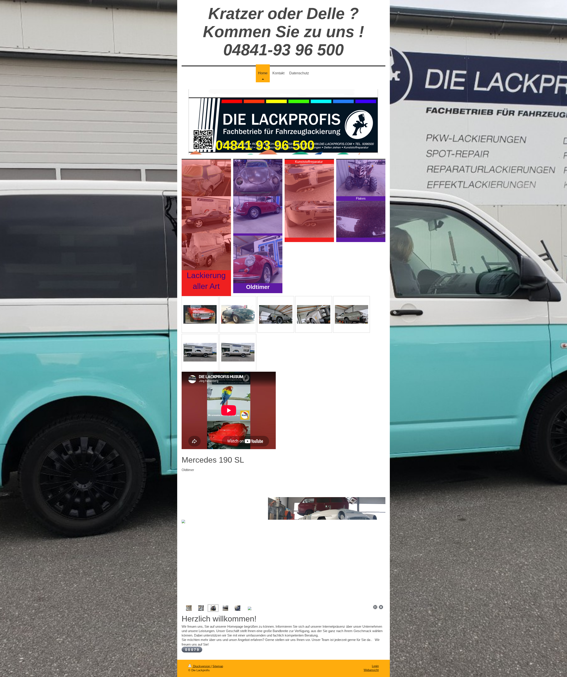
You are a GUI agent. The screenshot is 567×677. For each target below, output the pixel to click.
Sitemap (217, 666)
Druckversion (201, 666)
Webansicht (371, 670)
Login (375, 666)
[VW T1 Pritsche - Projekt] (189, 608)
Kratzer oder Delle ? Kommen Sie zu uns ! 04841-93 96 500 (283, 32)
